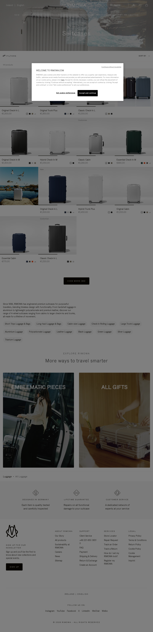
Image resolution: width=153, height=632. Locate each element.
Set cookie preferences (65, 93)
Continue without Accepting (111, 67)
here (62, 80)
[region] (77, 82)
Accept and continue (87, 93)
